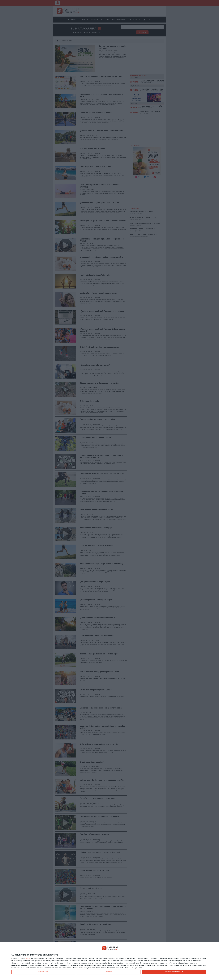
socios (28, 958)
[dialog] (109, 959)
